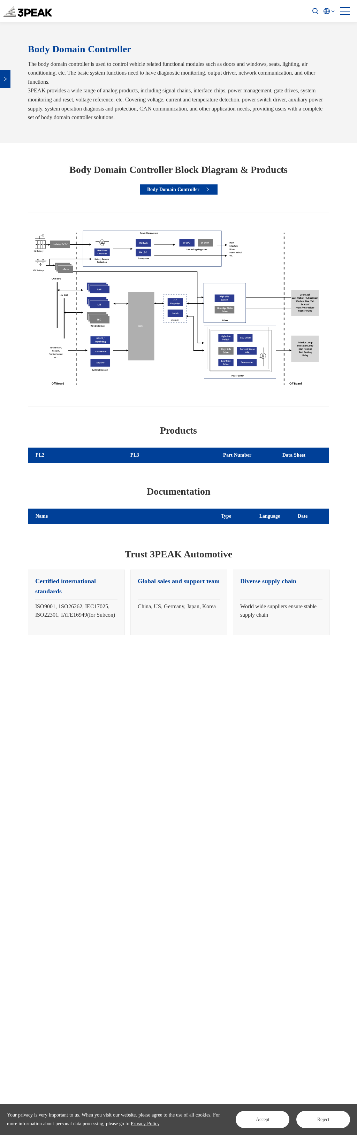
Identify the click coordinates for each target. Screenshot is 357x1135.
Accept (262, 1119)
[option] (76, 602)
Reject (323, 1119)
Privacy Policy (145, 1123)
